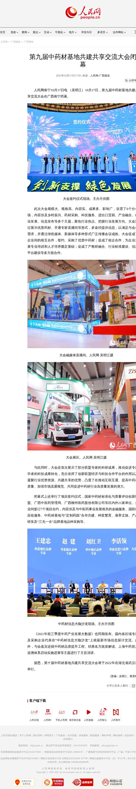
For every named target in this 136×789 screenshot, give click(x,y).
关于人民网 (25, 735)
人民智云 (102, 720)
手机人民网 (61, 720)
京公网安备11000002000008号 (74, 762)
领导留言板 (75, 720)
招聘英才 (49, 735)
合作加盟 (72, 735)
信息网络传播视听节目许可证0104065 (19, 758)
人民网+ (48, 720)
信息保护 (129, 735)
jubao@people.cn (110, 745)
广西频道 (15, 42)
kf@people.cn (36, 745)
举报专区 (86, 32)
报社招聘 (37, 735)
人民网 (3, 42)
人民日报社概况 (9, 735)
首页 (2, 32)
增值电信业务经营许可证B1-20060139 (63, 752)
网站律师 (117, 735)
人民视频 (88, 720)
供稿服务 (83, 735)
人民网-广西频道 (100, 75)
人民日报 (34, 720)
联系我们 (68, 739)
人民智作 (115, 720)
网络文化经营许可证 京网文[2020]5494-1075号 (64, 758)
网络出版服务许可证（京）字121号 (108, 758)
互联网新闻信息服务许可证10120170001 (20, 752)
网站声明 (106, 735)
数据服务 (95, 735)
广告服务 (60, 735)
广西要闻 (28, 42)
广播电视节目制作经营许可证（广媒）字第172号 (111, 752)
